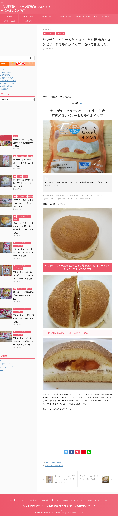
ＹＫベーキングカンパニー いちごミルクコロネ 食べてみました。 (24, 252)
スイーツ (52, 463)
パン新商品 (28, 21)
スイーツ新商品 (27, 16)
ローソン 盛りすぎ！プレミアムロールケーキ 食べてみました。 (23, 183)
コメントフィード (6, 367)
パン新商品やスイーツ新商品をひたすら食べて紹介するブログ (59, 505)
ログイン (3, 361)
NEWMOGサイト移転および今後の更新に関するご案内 (23, 142)
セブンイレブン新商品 (101, 16)
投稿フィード (5, 364)
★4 (46, 463)
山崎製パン (59, 463)
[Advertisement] (77, 73)
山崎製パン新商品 (65, 16)
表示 (80, 103)
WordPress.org (5, 370)
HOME (9, 16)
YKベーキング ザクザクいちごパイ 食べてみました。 (23, 318)
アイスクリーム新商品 (83, 16)
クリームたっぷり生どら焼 (54, 466)
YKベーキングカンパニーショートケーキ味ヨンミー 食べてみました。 (23, 341)
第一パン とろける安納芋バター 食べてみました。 (23, 295)
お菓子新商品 (46, 16)
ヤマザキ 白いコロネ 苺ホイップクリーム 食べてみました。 (23, 162)
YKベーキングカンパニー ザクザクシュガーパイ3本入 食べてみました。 (24, 275)
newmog (59, 510)
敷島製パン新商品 (9, 21)
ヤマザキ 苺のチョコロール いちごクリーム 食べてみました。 (23, 203)
